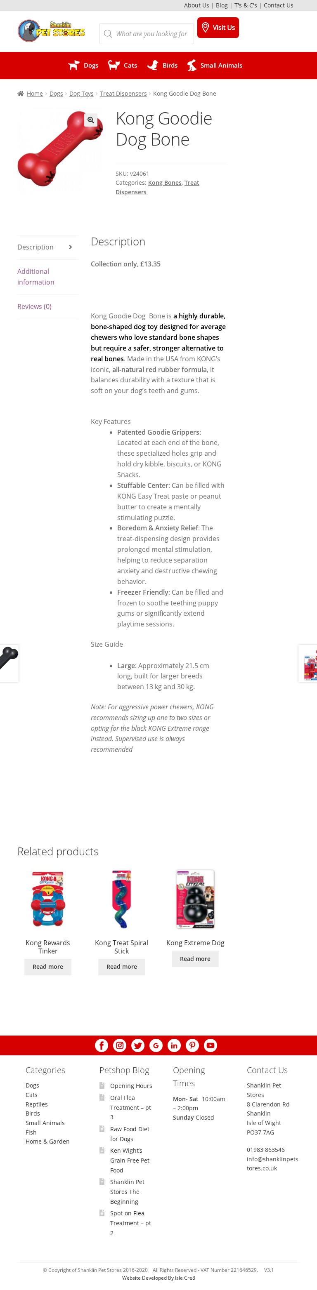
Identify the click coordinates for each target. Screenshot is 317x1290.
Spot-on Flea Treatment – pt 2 (130, 1222)
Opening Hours (131, 1086)
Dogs (56, 93)
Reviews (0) (34, 306)
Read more (48, 966)
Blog (222, 5)
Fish (31, 1132)
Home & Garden (48, 1141)
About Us (196, 5)
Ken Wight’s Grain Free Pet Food (129, 1160)
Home (35, 93)
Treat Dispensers (123, 93)
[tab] (48, 247)
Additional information (35, 277)
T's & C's (245, 5)
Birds (33, 1113)
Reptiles (37, 1104)
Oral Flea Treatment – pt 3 (130, 1107)
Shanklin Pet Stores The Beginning (127, 1191)
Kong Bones (165, 182)
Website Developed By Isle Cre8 (158, 1277)
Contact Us (278, 5)
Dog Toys (81, 93)
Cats (32, 1095)
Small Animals (45, 1123)
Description (35, 247)
